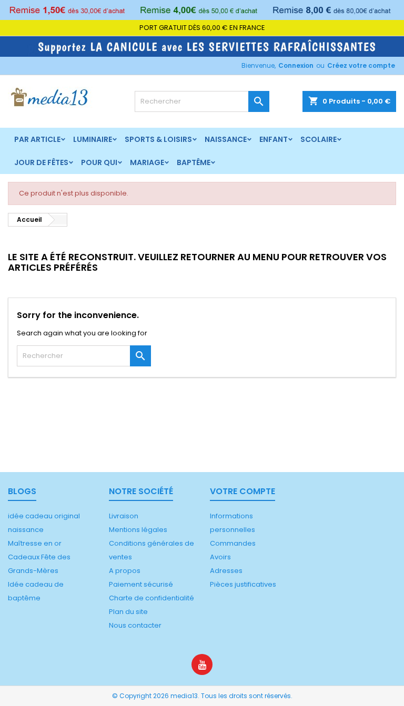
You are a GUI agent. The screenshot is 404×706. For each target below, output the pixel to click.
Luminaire (92, 139)
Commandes (233, 543)
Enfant (273, 139)
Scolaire (318, 139)
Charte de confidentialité (151, 598)
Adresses (226, 571)
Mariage (147, 162)
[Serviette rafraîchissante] (202, 46)
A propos (124, 571)
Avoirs (220, 557)
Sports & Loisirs (158, 139)
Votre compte (242, 491)
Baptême (193, 162)
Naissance (226, 139)
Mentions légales (138, 530)
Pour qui (99, 162)
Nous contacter (135, 625)
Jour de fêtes (41, 162)
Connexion (296, 65)
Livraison (123, 516)
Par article (37, 139)
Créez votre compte (361, 65)
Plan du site (128, 612)
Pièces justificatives (243, 584)
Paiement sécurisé (141, 584)
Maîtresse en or (35, 543)
